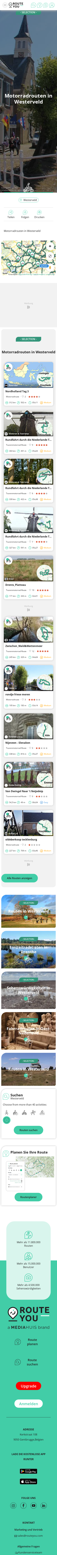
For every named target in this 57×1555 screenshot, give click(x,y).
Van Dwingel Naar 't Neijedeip (24, 791)
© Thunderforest (24, 274)
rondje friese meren (17, 694)
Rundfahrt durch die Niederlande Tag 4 (29, 536)
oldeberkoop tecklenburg (21, 839)
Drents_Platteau (15, 585)
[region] (28, 258)
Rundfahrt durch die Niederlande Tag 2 (29, 440)
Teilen (11, 217)
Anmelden (28, 1403)
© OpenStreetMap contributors (43, 274)
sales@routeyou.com (30, 1535)
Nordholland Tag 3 (17, 391)
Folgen (25, 217)
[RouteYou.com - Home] (16, 5)
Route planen (32, 1342)
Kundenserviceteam (30, 1552)
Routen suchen (28, 1130)
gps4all (15, 188)
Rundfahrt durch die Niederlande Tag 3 (29, 488)
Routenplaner (28, 1197)
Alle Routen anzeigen (19, 878)
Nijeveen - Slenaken (17, 742)
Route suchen (32, 1362)
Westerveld (30, 200)
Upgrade (28, 1386)
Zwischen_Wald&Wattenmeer (23, 646)
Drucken (39, 217)
